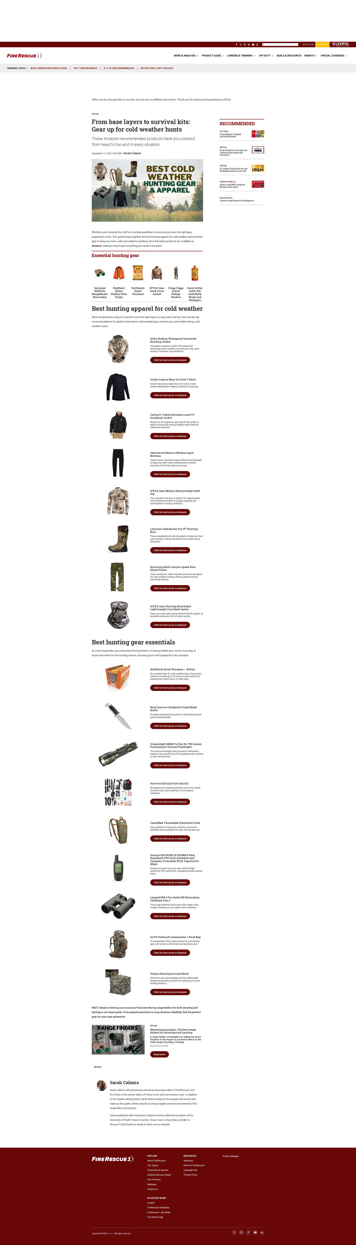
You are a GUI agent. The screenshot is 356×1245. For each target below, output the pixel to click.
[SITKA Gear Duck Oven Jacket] (157, 273)
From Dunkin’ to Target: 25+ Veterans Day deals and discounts (234, 152)
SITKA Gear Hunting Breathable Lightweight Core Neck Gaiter (170, 608)
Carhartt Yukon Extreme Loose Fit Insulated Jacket (172, 416)
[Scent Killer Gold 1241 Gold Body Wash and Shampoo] (195, 273)
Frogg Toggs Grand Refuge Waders (176, 292)
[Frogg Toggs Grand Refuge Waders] (176, 273)
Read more (159, 1054)
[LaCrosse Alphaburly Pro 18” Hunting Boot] (118, 539)
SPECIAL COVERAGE (332, 55)
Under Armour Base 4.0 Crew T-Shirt (173, 379)
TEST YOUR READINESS (85, 68)
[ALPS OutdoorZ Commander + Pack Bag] (118, 944)
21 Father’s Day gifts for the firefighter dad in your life (233, 169)
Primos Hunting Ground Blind (169, 973)
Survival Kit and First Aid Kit (169, 783)
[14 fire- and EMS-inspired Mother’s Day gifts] (258, 184)
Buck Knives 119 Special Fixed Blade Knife (173, 709)
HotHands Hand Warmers (137, 291)
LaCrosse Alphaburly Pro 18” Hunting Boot (174, 530)
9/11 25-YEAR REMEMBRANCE (119, 68)
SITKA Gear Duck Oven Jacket (156, 291)
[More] (197, 55)
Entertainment (226, 198)
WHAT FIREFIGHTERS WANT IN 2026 (48, 68)
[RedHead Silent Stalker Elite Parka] (119, 273)
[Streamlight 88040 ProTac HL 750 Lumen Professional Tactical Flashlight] (118, 754)
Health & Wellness (228, 182)
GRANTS (309, 55)
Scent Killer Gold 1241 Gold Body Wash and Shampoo (195, 294)
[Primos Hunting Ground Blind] (118, 982)
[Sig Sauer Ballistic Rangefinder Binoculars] (100, 273)
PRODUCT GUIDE (211, 55)
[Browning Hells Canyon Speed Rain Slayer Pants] (118, 577)
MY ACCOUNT (322, 44)
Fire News (224, 131)
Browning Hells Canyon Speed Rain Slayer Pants (173, 568)
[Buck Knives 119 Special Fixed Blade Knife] (118, 716)
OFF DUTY (264, 55)
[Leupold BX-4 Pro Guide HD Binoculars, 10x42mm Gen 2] (118, 906)
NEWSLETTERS (308, 44)
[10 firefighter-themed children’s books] (258, 133)
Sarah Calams (132, 153)
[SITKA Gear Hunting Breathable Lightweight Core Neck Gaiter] (118, 615)
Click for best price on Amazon (170, 360)
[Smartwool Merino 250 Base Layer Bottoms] (118, 463)
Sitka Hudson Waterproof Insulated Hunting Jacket (173, 340)
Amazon (96, 245)
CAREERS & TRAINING (240, 55)
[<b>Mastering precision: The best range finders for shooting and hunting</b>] (118, 1040)
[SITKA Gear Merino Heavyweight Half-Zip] (118, 501)
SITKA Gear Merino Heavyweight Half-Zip (175, 492)
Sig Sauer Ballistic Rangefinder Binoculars (100, 292)
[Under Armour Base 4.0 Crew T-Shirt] (118, 387)
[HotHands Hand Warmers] (138, 273)
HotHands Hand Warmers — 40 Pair (172, 669)
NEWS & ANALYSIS (185, 55)
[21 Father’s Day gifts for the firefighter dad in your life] (258, 168)
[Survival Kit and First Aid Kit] (118, 792)
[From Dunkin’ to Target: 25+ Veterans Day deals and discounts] (258, 149)
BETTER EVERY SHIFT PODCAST (157, 68)
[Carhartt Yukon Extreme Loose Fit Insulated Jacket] (118, 425)
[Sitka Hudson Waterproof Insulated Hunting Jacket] (118, 349)
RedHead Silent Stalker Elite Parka (119, 292)
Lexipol (111, 1233)
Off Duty (95, 114)
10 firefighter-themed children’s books (230, 135)
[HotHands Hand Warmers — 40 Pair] (118, 678)
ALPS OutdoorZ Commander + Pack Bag (175, 937)
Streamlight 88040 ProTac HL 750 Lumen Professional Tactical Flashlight (176, 745)
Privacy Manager (230, 1156)
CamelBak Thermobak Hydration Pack (175, 822)
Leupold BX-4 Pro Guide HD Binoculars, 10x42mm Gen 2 (175, 899)
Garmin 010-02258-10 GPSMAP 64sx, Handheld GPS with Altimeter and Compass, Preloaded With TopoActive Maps (174, 859)
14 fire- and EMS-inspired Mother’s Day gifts (232, 185)
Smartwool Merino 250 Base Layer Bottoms (172, 454)
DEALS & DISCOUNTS (289, 55)
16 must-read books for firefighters (237, 200)
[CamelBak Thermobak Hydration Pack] (118, 830)
